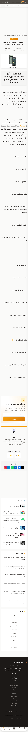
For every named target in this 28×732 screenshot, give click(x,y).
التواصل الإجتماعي (14, 626)
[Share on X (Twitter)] (22, 467)
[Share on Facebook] (19, 467)
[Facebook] (15, 674)
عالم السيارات (14, 648)
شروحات (14, 688)
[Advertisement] (14, 21)
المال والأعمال (14, 637)
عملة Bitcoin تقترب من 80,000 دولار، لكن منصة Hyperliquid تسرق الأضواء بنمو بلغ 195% (15, 6)
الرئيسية (25, 34)
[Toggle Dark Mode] (2, 2)
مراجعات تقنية (14, 640)
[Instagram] (5, 467)
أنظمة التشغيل (14, 629)
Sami (20, 48)
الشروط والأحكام (19, 715)
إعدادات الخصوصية (9, 715)
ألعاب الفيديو (14, 622)
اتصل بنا (16, 712)
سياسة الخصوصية (9, 712)
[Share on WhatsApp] (12, 467)
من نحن (21, 712)
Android (22, 126)
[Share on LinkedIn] (15, 467)
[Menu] (25, 2)
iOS (13, 340)
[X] (14, 674)
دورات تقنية (14, 644)
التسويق (14, 633)
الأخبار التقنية (20, 34)
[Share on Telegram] (8, 467)
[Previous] (4, 6)
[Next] (2, 6)
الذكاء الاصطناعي (14, 685)
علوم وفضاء (14, 619)
